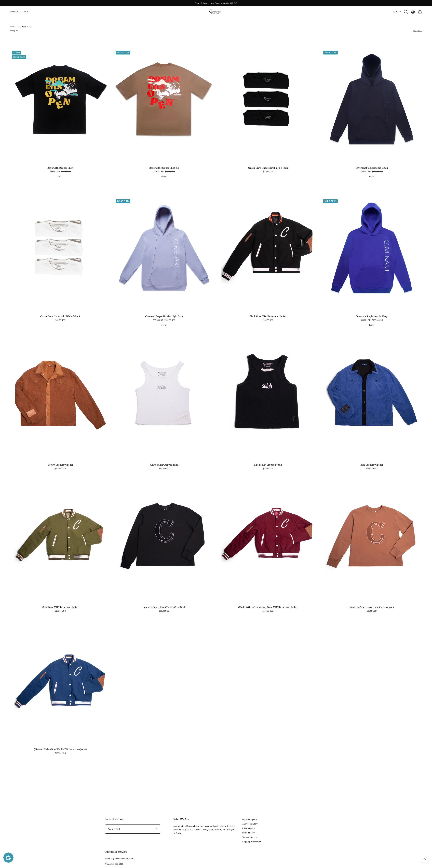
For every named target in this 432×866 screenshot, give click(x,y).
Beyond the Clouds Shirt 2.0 (164, 168)
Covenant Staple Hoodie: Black (372, 168)
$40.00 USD (268, 172)
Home (12, 27)
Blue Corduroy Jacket (371, 465)
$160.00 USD (267, 320)
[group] (216, 3)
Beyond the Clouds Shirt (60, 168)
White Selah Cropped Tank (164, 465)
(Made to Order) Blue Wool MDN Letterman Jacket (60, 749)
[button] (26, 11)
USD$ (395, 11)
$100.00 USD (60, 469)
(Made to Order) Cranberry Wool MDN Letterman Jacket (268, 607)
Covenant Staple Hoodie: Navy (372, 316)
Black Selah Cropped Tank (268, 465)
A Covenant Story (250, 823)
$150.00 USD (267, 611)
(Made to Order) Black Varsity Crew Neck (164, 607)
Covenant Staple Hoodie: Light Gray (164, 316)
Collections (22, 27)
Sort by (12, 31)
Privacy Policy (248, 828)
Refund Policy (248, 832)
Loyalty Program (249, 819)
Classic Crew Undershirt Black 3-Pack (268, 168)
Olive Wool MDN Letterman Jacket (60, 607)
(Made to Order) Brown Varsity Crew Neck (371, 607)
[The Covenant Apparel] (216, 12)
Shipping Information (251, 841)
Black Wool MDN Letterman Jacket (268, 316)
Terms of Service (249, 837)
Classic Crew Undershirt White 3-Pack (60, 316)
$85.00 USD (164, 611)
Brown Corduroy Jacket (60, 465)
